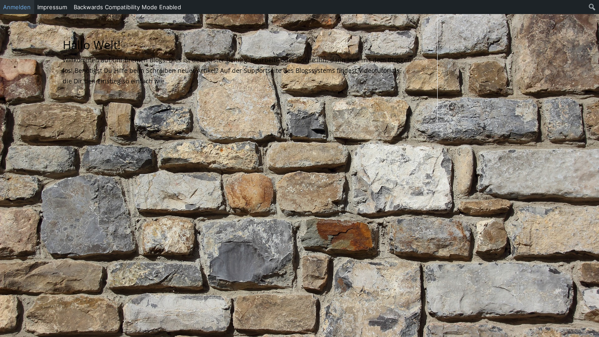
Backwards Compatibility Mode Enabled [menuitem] (127, 7)
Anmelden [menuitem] (17, 7)
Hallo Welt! (92, 45)
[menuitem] (592, 7)
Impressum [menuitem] (52, 7)
